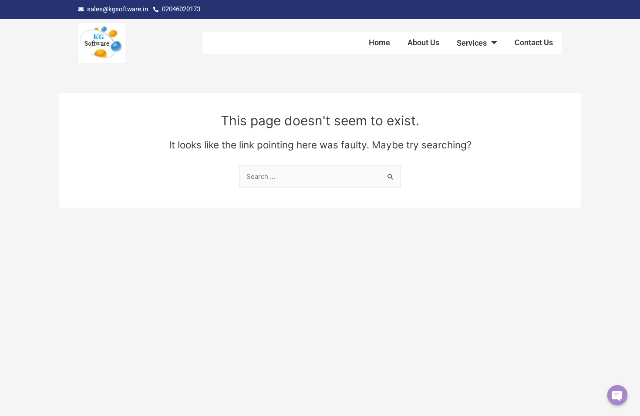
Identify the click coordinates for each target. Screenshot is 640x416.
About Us (423, 42)
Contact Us (534, 42)
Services (472, 42)
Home (379, 42)
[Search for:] (320, 176)
